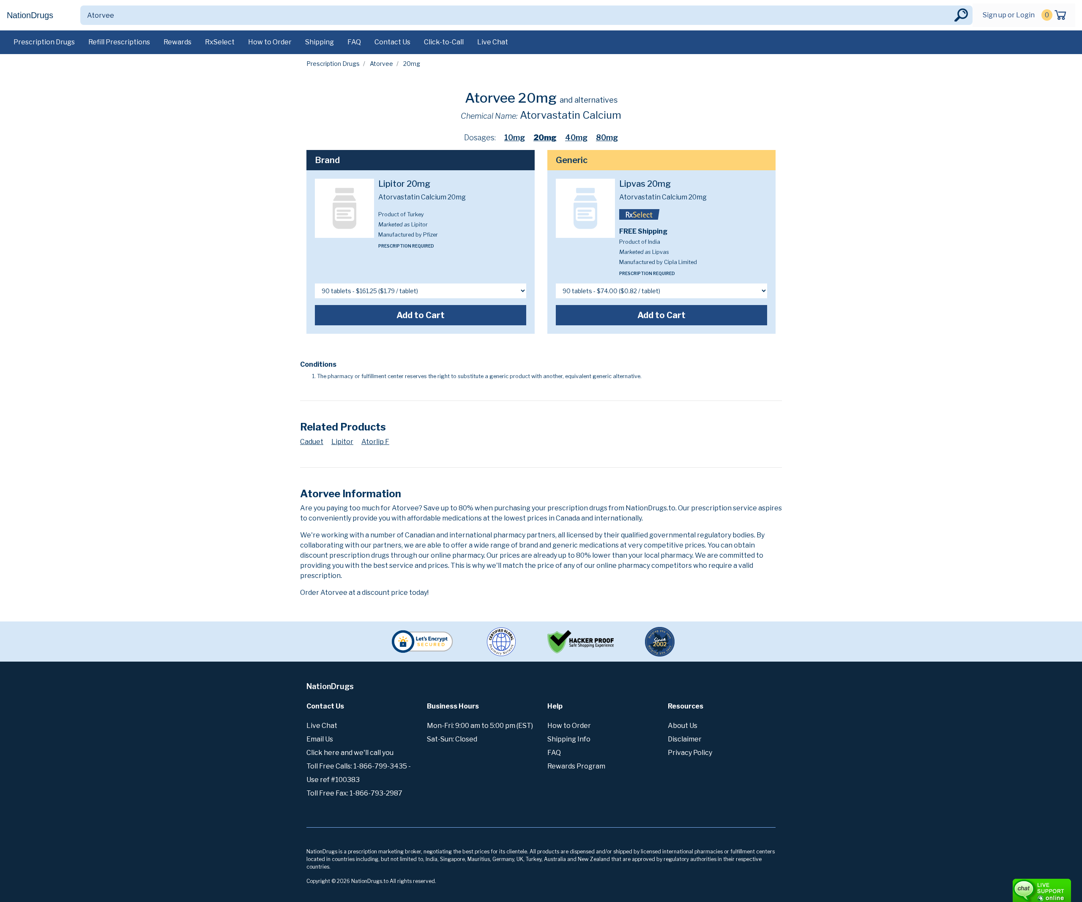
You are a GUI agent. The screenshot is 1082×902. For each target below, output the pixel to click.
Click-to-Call (444, 42)
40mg (576, 137)
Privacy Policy (690, 753)
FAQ (354, 42)
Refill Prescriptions (119, 42)
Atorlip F (375, 442)
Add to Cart (420, 315)
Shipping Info (568, 739)
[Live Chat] (1018, 886)
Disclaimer (685, 739)
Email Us (319, 739)
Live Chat (492, 42)
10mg (514, 137)
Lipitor (342, 442)
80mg (607, 137)
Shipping (319, 42)
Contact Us (392, 42)
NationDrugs (30, 15)
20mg (545, 137)
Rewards (177, 42)
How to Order (270, 42)
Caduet (311, 442)
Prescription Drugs (44, 42)
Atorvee (381, 63)
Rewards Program (576, 766)
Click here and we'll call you (349, 753)
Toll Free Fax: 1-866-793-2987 (354, 793)
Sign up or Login (1009, 15)
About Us (682, 726)
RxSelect (220, 42)
